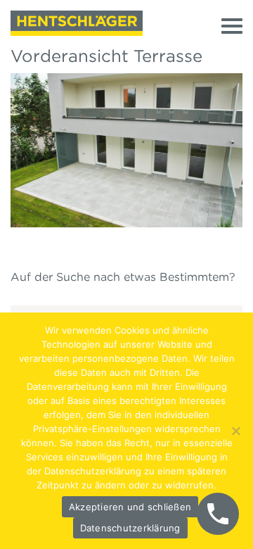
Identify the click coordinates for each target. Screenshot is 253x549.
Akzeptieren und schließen (130, 506)
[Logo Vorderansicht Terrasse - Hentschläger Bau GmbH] (77, 23)
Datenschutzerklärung (130, 528)
